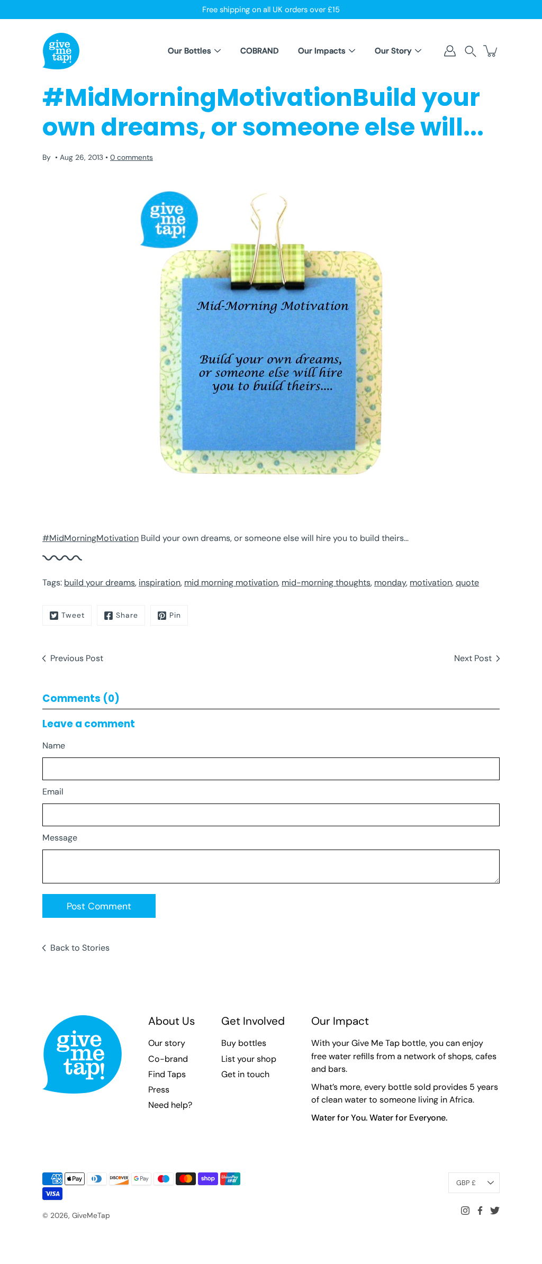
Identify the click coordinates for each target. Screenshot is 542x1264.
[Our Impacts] (352, 51)
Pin (175, 615)
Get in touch (245, 1074)
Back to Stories (80, 947)
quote (467, 582)
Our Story (393, 51)
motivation (431, 582)
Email (53, 791)
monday (390, 582)
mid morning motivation (231, 582)
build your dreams (99, 582)
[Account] (449, 50)
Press (158, 1089)
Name (53, 745)
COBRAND (259, 51)
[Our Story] (418, 51)
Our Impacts (322, 51)
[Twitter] (495, 1210)
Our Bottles (189, 51)
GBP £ (466, 1182)
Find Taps (167, 1074)
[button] (470, 51)
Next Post (473, 658)
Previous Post (76, 658)
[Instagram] (465, 1210)
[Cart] (491, 50)
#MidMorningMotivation (90, 538)
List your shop (248, 1058)
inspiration (159, 582)
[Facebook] (480, 1210)
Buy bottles (243, 1043)
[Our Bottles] (217, 51)
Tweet (73, 615)
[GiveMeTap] (60, 50)
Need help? (170, 1104)
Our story (166, 1043)
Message (59, 837)
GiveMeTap (91, 1215)
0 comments (131, 157)
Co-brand (168, 1058)
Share (127, 615)
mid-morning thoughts (326, 582)
